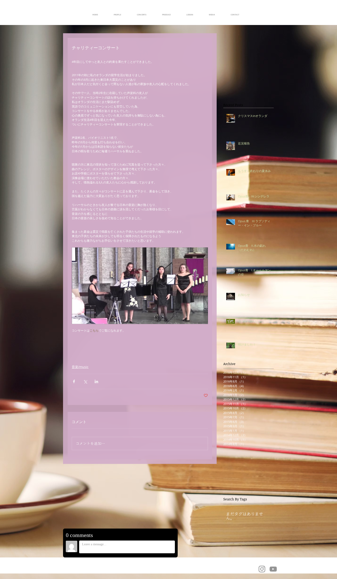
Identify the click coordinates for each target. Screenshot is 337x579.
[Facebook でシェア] (74, 381)
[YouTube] (273, 569)
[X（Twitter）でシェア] (85, 381)
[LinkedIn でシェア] (96, 381)
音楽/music (80, 367)
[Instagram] (261, 569)
